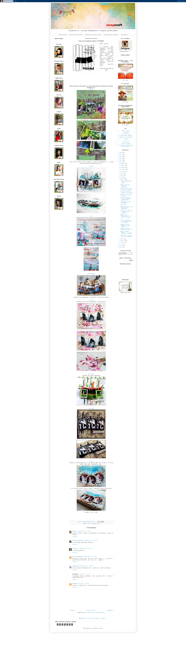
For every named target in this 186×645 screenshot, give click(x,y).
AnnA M (91, 461)
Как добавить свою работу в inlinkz (93, 34)
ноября (122, 165)
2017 (120, 154)
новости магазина (126, 143)
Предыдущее (110, 610)
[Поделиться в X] (101, 521)
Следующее (72, 610)
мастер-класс (125, 142)
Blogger (101, 628)
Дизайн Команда (126, 130)
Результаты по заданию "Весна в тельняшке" (126, 236)
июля (121, 173)
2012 (120, 245)
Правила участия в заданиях (75, 34)
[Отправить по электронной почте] (98, 521)
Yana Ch (91, 300)
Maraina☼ (75, 548)
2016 (120, 156)
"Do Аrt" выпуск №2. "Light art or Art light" (125, 181)
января (122, 242)
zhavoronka (75, 566)
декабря (122, 163)
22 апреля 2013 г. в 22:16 (85, 548)
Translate (130, 254)
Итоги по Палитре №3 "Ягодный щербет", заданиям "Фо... (125, 199)
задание (126, 138)
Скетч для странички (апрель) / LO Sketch (126, 192)
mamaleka (91, 88)
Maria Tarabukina (77, 556)
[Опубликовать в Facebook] (102, 521)
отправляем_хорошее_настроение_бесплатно (126, 146)
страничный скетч (95, 523)
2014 (120, 160)
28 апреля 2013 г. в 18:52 (89, 556)
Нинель (74, 531)
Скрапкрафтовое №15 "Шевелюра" (125, 202)
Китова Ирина (91, 273)
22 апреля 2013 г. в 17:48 (90, 540)
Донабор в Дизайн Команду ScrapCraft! (126, 229)
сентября (123, 169)
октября (122, 167)
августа (122, 171)
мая (121, 177)
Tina (91, 216)
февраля (122, 240)
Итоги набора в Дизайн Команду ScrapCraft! (126, 189)
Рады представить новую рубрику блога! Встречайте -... (126, 208)
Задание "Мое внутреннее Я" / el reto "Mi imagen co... (126, 216)
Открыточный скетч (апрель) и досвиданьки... (125, 186)
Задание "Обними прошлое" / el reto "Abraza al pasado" (126, 232)
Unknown (75, 583)
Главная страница (63, 34)
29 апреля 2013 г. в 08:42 (86, 566)
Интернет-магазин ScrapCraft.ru (111, 34)
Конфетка (126, 132)
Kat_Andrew (91, 374)
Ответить (75, 536)
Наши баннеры (124, 34)
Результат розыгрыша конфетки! (125, 195)
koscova (91, 166)
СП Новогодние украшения (126, 135)
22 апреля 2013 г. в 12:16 (83, 531)
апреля (122, 179)
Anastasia (91, 408)
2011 (120, 247)
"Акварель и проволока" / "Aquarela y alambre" (126, 212)
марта (122, 239)
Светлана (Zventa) (77, 540)
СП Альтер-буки (126, 134)
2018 (120, 152)
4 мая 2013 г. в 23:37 (84, 574)
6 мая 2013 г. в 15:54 (83, 583)
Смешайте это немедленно (126, 137)
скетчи (88, 523)
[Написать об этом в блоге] (99, 521)
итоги (125, 140)
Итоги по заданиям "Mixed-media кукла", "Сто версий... (126, 221)
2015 (120, 158)
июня (121, 175)
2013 (120, 162)
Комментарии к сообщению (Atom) (96, 612)
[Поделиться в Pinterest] (103, 521)
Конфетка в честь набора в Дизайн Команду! (125, 225)
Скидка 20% (123, 204)
